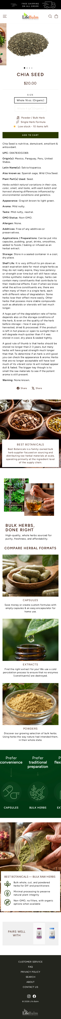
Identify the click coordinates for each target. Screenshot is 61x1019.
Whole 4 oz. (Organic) (30, 108)
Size (30, 95)
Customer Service (30, 961)
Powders (30, 728)
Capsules (30, 600)
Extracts (30, 664)
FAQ (30, 966)
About (30, 982)
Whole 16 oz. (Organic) (30, 100)
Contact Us (30, 987)
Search (30, 976)
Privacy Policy (30, 971)
